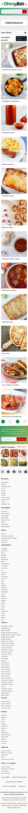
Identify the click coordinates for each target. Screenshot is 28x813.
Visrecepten (4, 771)
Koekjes (3, 660)
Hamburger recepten (7, 650)
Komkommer (5, 592)
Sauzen (3, 495)
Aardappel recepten (7, 626)
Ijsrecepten (4, 656)
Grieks (3, 721)
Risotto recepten (6, 678)
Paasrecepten (5, 667)
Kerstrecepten (5, 513)
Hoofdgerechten (6, 486)
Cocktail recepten (6, 647)
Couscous (4, 568)
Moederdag (4, 517)
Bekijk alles (21, 447)
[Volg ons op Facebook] (14, 471)
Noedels (3, 600)
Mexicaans (4, 732)
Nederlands (4, 737)
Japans (3, 730)
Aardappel (4, 548)
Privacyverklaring (19, 777)
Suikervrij (4, 542)
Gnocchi (3, 579)
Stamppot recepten (6, 682)
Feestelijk (4, 511)
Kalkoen (3, 585)
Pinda (3, 607)
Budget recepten (6, 639)
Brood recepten (5, 630)
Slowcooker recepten (7, 759)
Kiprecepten (4, 658)
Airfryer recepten (6, 750)
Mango (3, 596)
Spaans (3, 739)
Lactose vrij (4, 540)
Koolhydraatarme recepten (9, 538)
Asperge (3, 555)
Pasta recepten (5, 669)
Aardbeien (4, 550)
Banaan (3, 557)
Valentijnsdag (5, 526)
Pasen (3, 522)
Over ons (21, 786)
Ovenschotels (5, 665)
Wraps (3, 617)
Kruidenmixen (5, 662)
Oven (2, 757)
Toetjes (3, 501)
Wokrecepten (5, 695)
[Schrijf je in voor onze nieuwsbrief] (19, 471)
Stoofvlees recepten (7, 684)
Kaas (2, 583)
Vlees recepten (5, 773)
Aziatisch (4, 715)
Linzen (3, 594)
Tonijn (3, 613)
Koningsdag (4, 515)
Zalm (2, 620)
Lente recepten (5, 703)
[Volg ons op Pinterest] (8, 471)
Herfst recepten (5, 701)
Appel (3, 553)
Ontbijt (3, 491)
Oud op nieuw (5, 520)
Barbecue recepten (7, 753)
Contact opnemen (9, 786)
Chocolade (4, 566)
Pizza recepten (5, 671)
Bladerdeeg (4, 559)
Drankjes (4, 484)
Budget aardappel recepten (9, 632)
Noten (3, 602)
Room (3, 609)
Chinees (3, 717)
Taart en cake (5, 499)
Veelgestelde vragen (14, 782)
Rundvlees (4, 611)
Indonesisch (4, 726)
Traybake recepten (6, 688)
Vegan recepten (6, 766)
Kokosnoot (4, 589)
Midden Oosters (6, 734)
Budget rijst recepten (7, 641)
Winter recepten (6, 705)
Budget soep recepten (7, 643)
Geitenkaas (4, 576)
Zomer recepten (6, 708)
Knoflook (3, 587)
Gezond (3, 533)
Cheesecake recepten (7, 645)
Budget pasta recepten (8, 637)
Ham (2, 581)
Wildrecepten (5, 693)
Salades (3, 493)
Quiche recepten (6, 673)
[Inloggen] (26, 4)
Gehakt (3, 574)
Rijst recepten (5, 675)
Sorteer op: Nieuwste (20, 38)
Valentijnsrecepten (6, 691)
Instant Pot (4, 755)
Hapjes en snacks (6, 652)
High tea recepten (6, 654)
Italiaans (3, 728)
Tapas (3, 686)
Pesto (3, 605)
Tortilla (3, 615)
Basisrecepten (5, 628)
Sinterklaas (4, 524)
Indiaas (3, 724)
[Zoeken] (24, 11)
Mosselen (4, 598)
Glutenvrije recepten (7, 536)
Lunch (3, 488)
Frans (3, 719)
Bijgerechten (5, 482)
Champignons (5, 563)
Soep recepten (5, 497)
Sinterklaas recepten (7, 680)
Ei (1, 570)
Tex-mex (3, 743)
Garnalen (4, 572)
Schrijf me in (21, 439)
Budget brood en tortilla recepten (11, 634)
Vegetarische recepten (8, 769)
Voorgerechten (5, 504)
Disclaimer (6, 777)
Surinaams (4, 741)
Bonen (3, 561)
